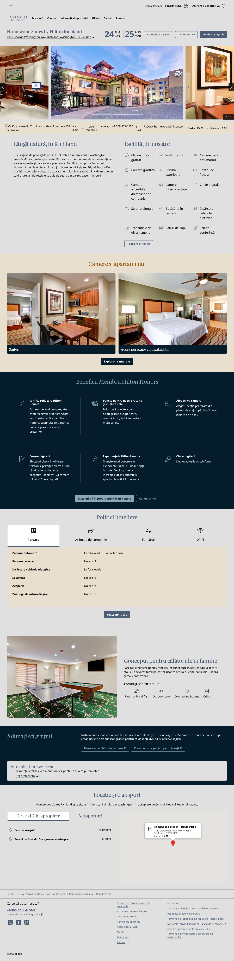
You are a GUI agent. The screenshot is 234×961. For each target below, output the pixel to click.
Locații (10, 894)
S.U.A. (21, 894)
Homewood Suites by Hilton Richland (90, 894)
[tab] (33, 536)
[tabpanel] (117, 577)
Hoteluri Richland (56, 894)
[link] (122, 126)
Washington (35, 894)
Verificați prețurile (215, 34)
